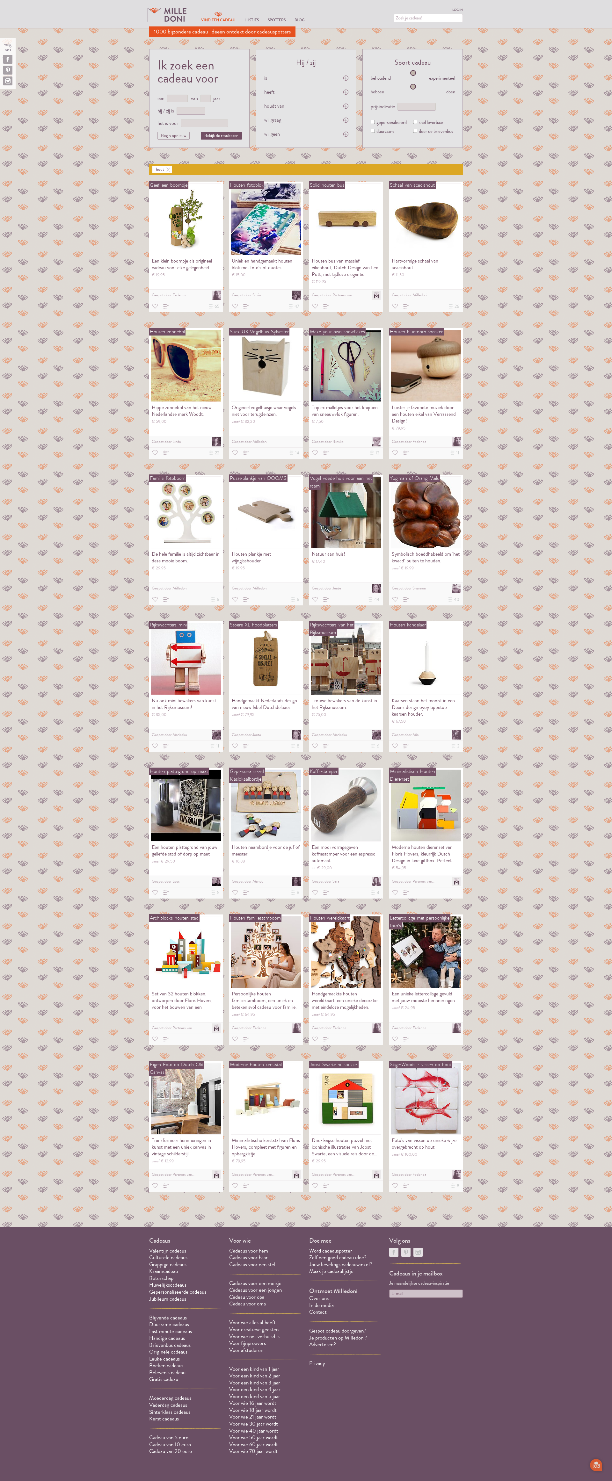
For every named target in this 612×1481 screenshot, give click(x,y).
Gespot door (169, 295)
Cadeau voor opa (246, 1297)
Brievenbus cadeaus (170, 1345)
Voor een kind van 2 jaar (254, 1376)
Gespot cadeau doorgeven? (337, 1331)
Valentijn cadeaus (167, 1251)
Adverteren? (322, 1344)
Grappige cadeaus (167, 1264)
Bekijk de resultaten (221, 136)
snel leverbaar (431, 123)
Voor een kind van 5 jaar (254, 1396)
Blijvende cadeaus (168, 1318)
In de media (321, 1305)
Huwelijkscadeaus (167, 1285)
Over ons (319, 1298)
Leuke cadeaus (164, 1359)
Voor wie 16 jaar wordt (252, 1403)
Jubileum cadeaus (167, 1299)
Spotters (277, 20)
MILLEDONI (167, 15)
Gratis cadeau (163, 1379)
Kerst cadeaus (164, 1419)
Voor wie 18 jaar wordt (253, 1410)
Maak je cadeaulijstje (331, 1271)
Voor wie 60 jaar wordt (253, 1444)
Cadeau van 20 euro (170, 1451)
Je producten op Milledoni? (338, 1338)
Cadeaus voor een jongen (256, 1290)
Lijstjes (251, 20)
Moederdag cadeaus (170, 1398)
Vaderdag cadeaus (168, 1405)
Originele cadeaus (168, 1352)
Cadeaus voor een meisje (255, 1283)
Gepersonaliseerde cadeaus (177, 1292)
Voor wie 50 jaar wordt (253, 1437)
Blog (300, 20)
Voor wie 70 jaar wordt (253, 1451)
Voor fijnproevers (247, 1343)
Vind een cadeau (218, 20)
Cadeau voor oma (247, 1304)
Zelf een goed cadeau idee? (338, 1257)
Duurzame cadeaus (169, 1324)
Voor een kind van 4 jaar (254, 1389)
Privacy (317, 1363)
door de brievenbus (436, 132)
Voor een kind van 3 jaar (254, 1383)
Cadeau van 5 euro (168, 1437)
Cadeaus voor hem (248, 1251)
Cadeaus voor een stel (252, 1264)
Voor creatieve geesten (254, 1329)
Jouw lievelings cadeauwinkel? (340, 1264)
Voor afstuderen (246, 1350)
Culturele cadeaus (168, 1257)
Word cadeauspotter (330, 1251)
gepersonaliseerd (391, 123)
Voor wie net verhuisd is (254, 1336)
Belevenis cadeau (167, 1372)
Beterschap (161, 1278)
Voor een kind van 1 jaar (254, 1369)
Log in (457, 10)
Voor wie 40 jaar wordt (253, 1431)
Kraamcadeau (163, 1271)
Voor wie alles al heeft (252, 1322)
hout (160, 169)
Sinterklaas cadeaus (169, 1412)
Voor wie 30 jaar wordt (253, 1424)
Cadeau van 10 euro (170, 1444)
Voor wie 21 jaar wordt (252, 1417)
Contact (318, 1312)
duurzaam (385, 132)
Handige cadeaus (167, 1338)
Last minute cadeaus (170, 1331)
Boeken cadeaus (166, 1365)
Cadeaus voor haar (248, 1257)
